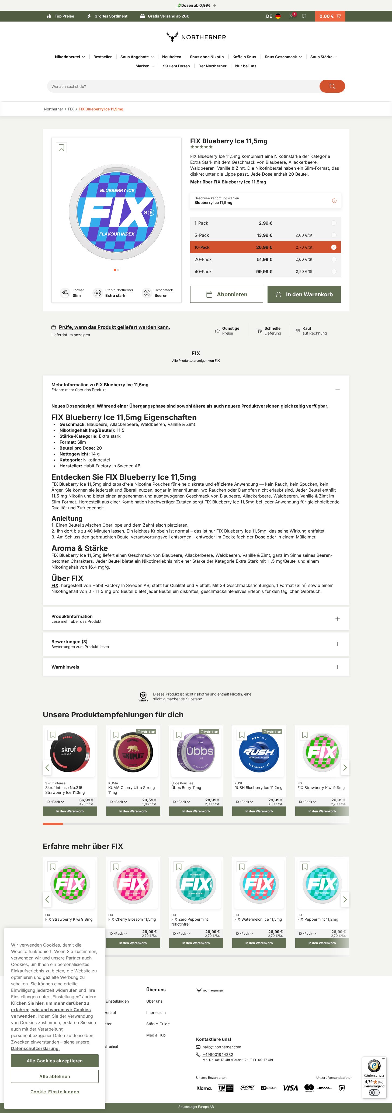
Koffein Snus (244, 56)
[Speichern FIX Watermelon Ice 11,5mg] (242, 866)
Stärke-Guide (158, 1023)
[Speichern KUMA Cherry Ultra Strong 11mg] (115, 735)
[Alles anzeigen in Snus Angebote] (152, 56)
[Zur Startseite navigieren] (275, 988)
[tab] (115, 270)
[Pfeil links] (47, 767)
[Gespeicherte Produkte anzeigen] (304, 16)
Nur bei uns (245, 66)
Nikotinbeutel (67, 56)
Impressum (156, 1012)
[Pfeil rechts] (345, 767)
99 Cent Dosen (176, 66)
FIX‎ (71, 109)
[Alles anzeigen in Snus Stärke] (336, 56)
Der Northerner (213, 66)
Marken (143, 66)
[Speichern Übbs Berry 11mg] (179, 735)
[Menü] (383, 1059)
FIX (54, 585)
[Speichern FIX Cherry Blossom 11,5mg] (115, 866)
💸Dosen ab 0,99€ (194, 5)
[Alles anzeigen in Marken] (153, 66)
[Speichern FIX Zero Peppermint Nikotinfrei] (179, 866)
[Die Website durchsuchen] (332, 86)
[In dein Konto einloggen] (291, 16)
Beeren (161, 295)
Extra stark (115, 295)
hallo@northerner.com (222, 1047)
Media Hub (156, 1035)
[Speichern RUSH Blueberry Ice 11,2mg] (242, 735)
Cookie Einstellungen (110, 1001)
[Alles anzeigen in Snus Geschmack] (300, 56)
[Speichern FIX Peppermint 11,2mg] (305, 866)
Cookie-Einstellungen (54, 1091)
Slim (77, 295)
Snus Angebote (134, 56)
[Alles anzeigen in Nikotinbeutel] (83, 56)
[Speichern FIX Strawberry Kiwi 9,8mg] (305, 735)
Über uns (156, 989)
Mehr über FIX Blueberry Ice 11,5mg (228, 182)
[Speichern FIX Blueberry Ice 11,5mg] (61, 147)
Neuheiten (171, 56)
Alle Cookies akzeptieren (55, 1060)
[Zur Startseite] (196, 36)
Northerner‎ (53, 109)
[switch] (374, 1092)
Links (97, 989)
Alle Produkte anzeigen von (196, 361)
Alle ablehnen (54, 1076)
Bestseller (102, 56)
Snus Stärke (321, 56)
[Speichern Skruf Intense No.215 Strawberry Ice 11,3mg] (52, 735)
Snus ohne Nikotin (207, 56)
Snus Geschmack (281, 56)
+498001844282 (218, 1054)
